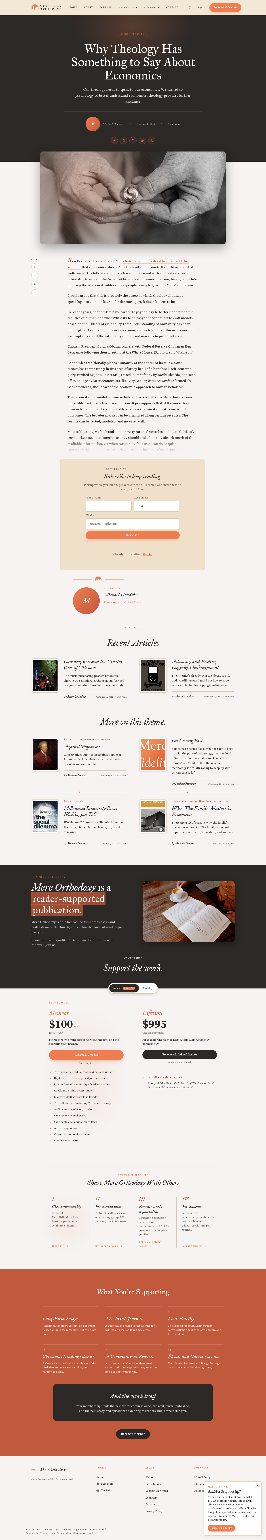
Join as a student (194, 1246)
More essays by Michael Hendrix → (125, 602)
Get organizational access (150, 1244)
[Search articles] (190, 7)
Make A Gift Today (222, 1528)
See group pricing (108, 1246)
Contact (172, 7)
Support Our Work (156, 1491)
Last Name (141, 498)
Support (151, 7)
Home (73, 7)
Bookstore (151, 1497)
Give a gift (60, 1246)
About (88, 7)
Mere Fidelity (202, 1477)
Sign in (201, 7)
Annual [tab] (123, 988)
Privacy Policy (154, 1511)
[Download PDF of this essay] (133, 140)
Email (90, 515)
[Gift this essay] (142, 140)
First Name (94, 498)
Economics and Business (133, 33)
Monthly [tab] (148, 988)
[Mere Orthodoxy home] (46, 7)
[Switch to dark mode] (151, 140)
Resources (128, 7)
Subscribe (132, 535)
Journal (106, 7)
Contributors (153, 1484)
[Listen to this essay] (114, 140)
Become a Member (225, 7)
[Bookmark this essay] (123, 140)
